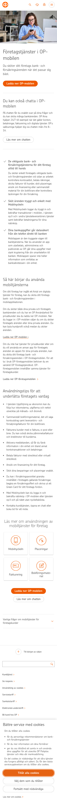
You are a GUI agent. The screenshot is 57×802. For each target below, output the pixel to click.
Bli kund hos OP (9, 714)
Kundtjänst (7, 674)
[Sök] (30, 4)
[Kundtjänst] (37, 4)
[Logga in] (44, 4)
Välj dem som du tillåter (28, 781)
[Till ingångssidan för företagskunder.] (5, 5)
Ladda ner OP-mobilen (15, 337)
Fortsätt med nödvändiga (28, 789)
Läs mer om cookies (12, 797)
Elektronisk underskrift (12, 708)
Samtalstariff (8, 701)
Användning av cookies (12, 688)
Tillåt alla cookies (28, 773)
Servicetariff (8, 694)
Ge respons (7, 681)
